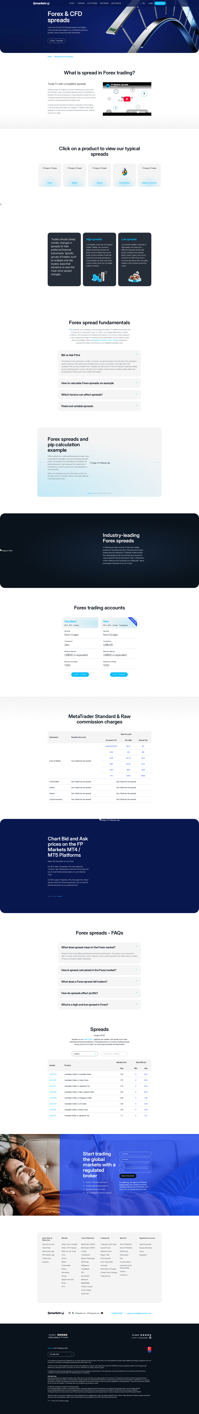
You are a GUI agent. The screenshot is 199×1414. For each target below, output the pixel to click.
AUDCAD (53, 1074)
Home (50, 56)
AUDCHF (52, 1080)
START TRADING (56, 41)
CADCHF (52, 1110)
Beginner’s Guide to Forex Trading (105, 340)
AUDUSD (53, 1104)
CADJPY (52, 1116)
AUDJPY (52, 1086)
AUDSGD (53, 1098)
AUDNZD (53, 1092)
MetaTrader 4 (89, 1039)
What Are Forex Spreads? (63, 56)
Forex (71, 330)
